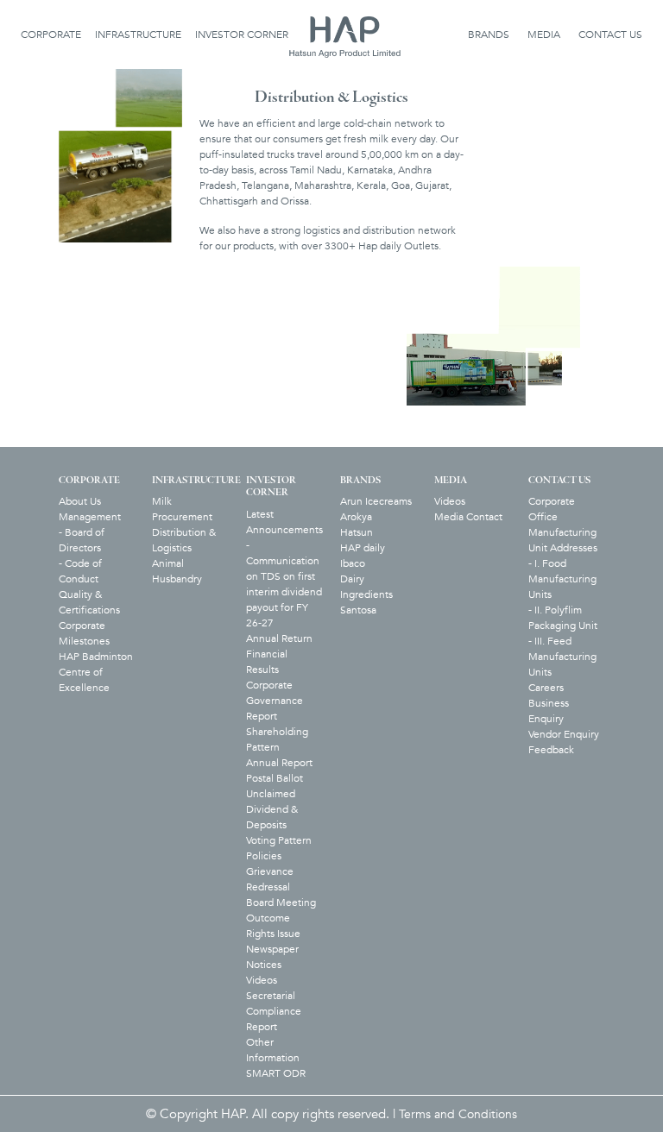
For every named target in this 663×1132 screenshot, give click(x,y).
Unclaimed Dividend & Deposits (272, 809)
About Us (80, 501)
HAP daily (362, 548)
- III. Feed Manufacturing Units (562, 656)
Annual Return (279, 638)
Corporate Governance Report (274, 700)
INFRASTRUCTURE (138, 34)
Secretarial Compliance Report (273, 1011)
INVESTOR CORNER (241, 34)
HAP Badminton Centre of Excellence (96, 672)
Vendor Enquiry (563, 734)
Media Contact (468, 517)
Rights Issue (273, 933)
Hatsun (356, 532)
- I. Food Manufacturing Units (562, 579)
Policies (263, 856)
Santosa (358, 610)
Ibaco (352, 563)
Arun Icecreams (376, 501)
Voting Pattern (279, 840)
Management (90, 517)
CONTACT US (610, 34)
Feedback (551, 750)
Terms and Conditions (458, 1114)
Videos (261, 980)
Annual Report (279, 763)
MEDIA (543, 34)
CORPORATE (51, 34)
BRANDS (488, 34)
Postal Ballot (274, 778)
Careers (546, 688)
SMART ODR (276, 1073)
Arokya (356, 517)
